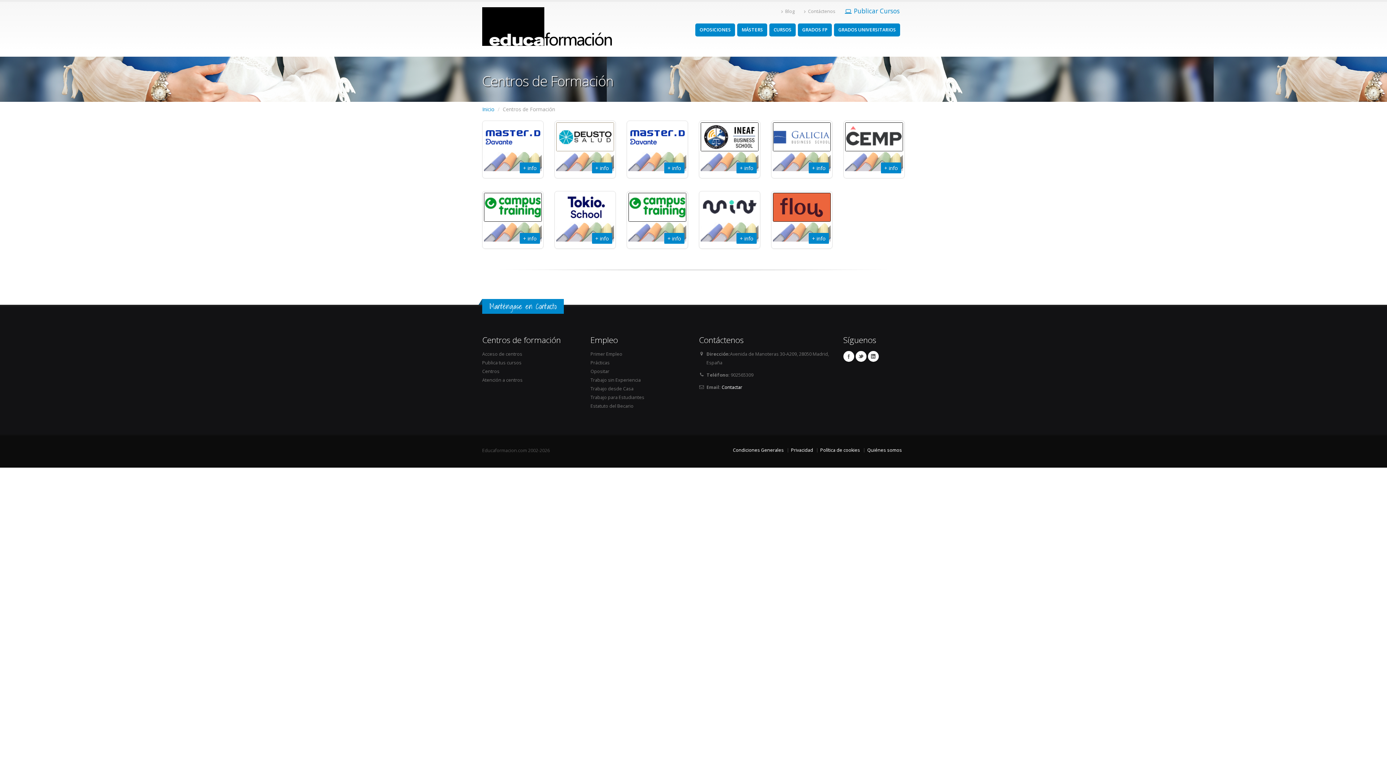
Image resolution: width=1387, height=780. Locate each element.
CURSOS (782, 30)
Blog (790, 11)
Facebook (848, 356)
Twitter (861, 356)
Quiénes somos (884, 450)
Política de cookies (840, 450)
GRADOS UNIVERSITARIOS (867, 30)
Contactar (732, 387)
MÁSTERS (752, 30)
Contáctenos (821, 11)
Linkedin (873, 356)
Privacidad (802, 450)
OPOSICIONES (715, 30)
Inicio (488, 109)
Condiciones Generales (758, 450)
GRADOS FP (815, 30)
